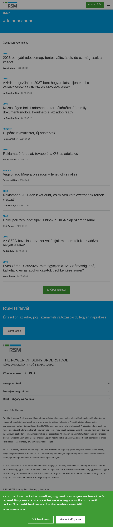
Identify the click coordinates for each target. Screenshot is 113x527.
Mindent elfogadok (70, 519)
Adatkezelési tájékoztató (14, 509)
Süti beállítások (41, 519)
